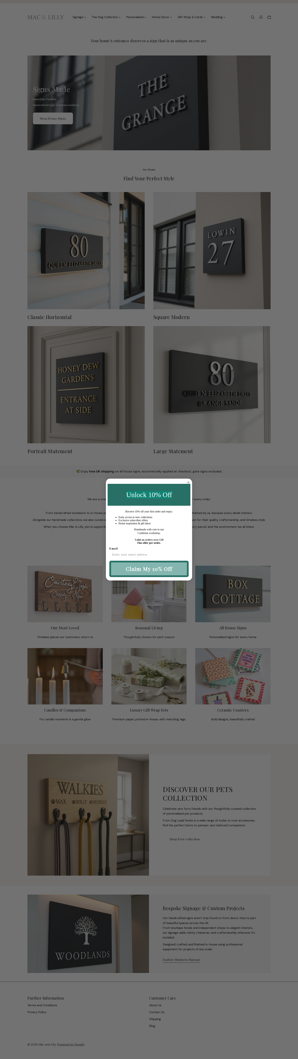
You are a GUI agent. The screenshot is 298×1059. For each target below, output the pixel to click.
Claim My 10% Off (149, 568)
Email (113, 548)
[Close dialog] (188, 482)
